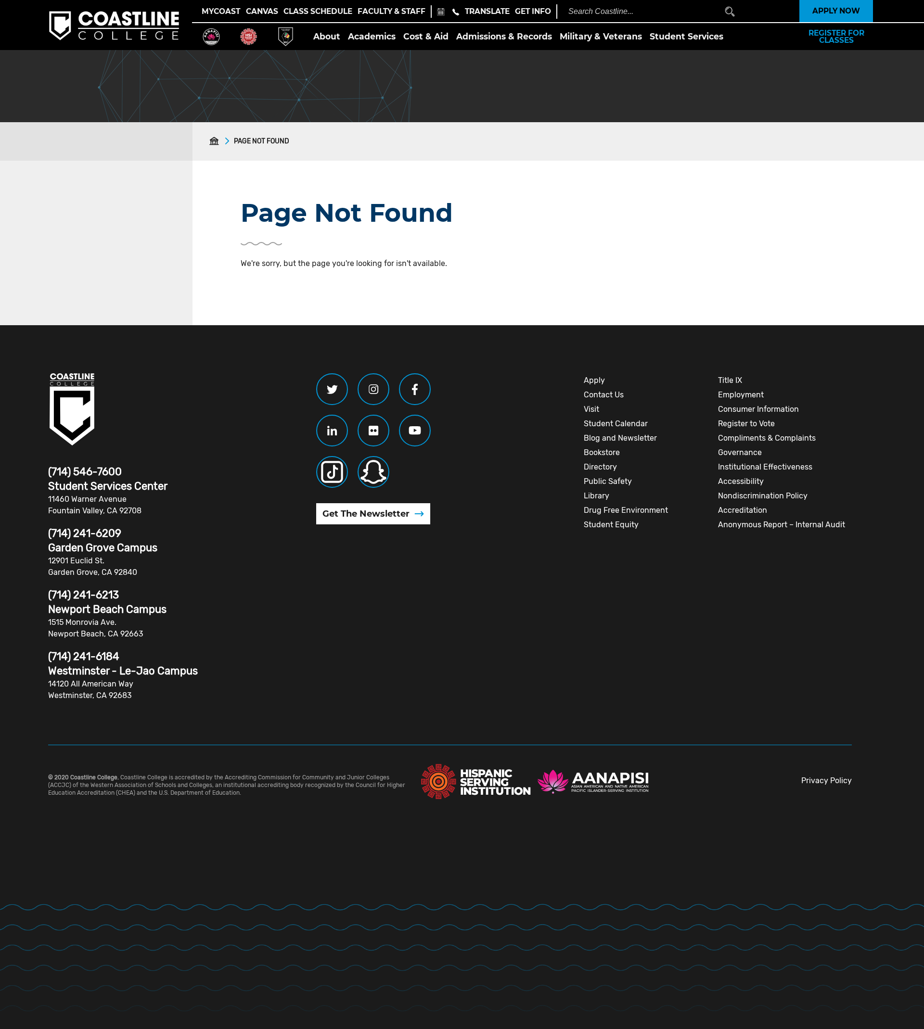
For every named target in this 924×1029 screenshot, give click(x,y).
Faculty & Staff (391, 11)
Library (596, 495)
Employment (741, 394)
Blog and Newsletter (620, 438)
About (326, 36)
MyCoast (221, 11)
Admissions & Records (504, 36)
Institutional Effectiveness (765, 466)
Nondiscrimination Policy (763, 495)
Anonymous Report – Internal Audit (781, 524)
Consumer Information (758, 409)
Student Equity (611, 524)
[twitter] (332, 389)
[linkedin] (332, 430)
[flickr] (373, 430)
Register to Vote (746, 423)
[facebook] (415, 389)
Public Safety (608, 481)
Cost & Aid (426, 36)
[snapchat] (373, 472)
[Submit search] (730, 11)
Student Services (686, 36)
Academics (372, 36)
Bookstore (602, 452)
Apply (594, 380)
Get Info (533, 11)
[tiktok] (332, 472)
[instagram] (373, 389)
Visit (591, 409)
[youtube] (415, 430)
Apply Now (836, 10)
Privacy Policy (826, 780)
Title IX (730, 380)
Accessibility (741, 481)
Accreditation (742, 510)
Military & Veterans (601, 36)
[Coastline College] (72, 409)
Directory (600, 466)
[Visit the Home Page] (216, 141)
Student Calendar (616, 423)
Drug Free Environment (626, 510)
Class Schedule (317, 11)
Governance (740, 452)
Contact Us (604, 394)
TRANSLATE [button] (487, 11)
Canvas (262, 11)
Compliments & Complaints (767, 438)
